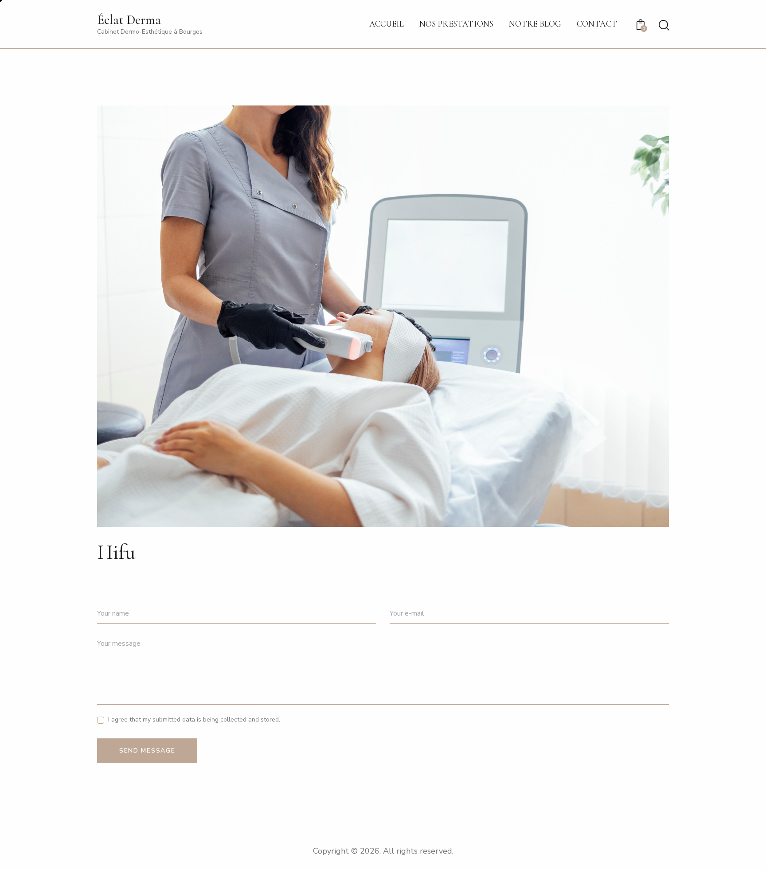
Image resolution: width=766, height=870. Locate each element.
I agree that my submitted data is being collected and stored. (194, 719)
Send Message (147, 750)
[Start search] (663, 25)
